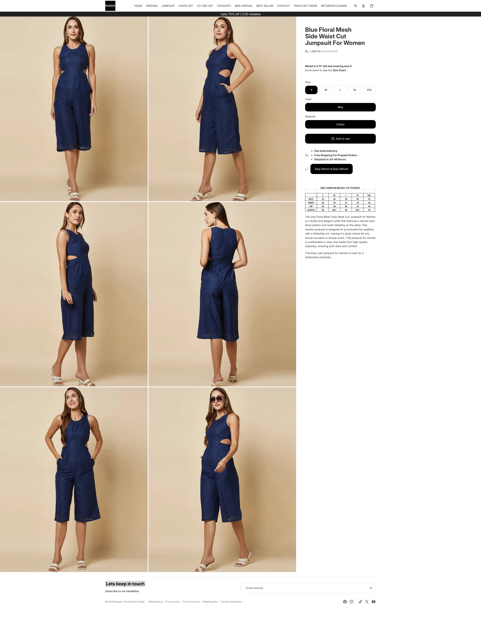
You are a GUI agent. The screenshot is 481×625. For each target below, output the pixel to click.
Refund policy (155, 601)
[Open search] (355, 6)
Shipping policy (210, 601)
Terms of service (191, 601)
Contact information (231, 601)
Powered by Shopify (134, 601)
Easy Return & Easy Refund (331, 168)
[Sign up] (370, 588)
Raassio (118, 601)
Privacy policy (172, 601)
